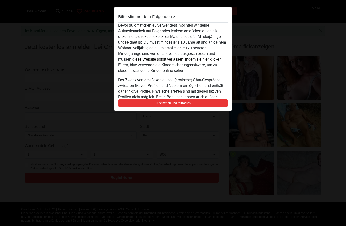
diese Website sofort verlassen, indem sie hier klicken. (177, 59)
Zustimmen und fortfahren (173, 103)
